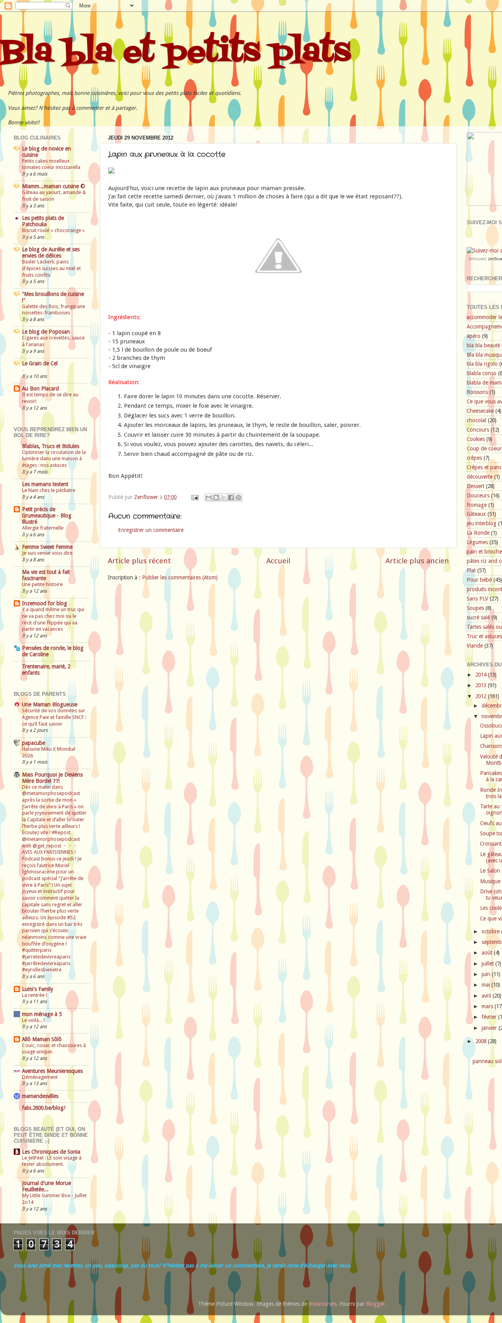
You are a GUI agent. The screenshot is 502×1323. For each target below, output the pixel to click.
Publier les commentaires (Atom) (180, 577)
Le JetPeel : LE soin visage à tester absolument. (52, 1161)
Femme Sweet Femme (47, 547)
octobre (491, 931)
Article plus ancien (417, 560)
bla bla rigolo (482, 364)
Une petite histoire (42, 584)
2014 (481, 674)
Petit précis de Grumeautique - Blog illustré (46, 515)
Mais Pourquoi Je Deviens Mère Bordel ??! (52, 777)
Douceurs (478, 495)
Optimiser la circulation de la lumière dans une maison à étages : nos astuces (54, 458)
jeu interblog (482, 523)
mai (486, 985)
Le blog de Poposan (46, 331)
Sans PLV (477, 598)
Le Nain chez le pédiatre (48, 490)
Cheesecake (480, 411)
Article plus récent (139, 560)
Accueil (278, 560)
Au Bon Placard (40, 388)
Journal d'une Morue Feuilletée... (46, 1186)
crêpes (474, 458)
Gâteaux (476, 514)
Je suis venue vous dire (47, 553)
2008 (481, 1041)
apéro (473, 336)
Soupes (475, 608)
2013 (481, 685)
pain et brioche (484, 551)
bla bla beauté (483, 345)
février (490, 1017)
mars (488, 1006)
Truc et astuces (484, 636)
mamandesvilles (40, 1096)
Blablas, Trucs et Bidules (50, 446)
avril (487, 996)
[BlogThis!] (216, 497)
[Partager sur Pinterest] (238, 497)
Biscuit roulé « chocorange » (53, 230)
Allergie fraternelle (43, 528)
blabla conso (482, 373)
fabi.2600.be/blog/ (43, 1108)
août (488, 952)
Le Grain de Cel (40, 363)
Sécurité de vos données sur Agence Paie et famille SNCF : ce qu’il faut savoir (54, 717)
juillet (488, 963)
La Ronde (478, 533)
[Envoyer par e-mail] (209, 497)
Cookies (476, 439)
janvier (490, 1028)
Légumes (477, 542)
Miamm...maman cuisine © (53, 186)
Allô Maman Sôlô (42, 1039)
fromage (477, 505)
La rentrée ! (34, 995)
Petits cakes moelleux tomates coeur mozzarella (51, 164)
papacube (33, 743)
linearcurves (322, 1304)
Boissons (477, 392)
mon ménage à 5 (42, 1014)
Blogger (375, 1304)
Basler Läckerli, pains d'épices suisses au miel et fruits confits (51, 268)
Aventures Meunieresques (52, 1071)
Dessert (475, 486)
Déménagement (40, 1077)
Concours (478, 429)
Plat (471, 570)
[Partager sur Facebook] (231, 497)
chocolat (476, 420)
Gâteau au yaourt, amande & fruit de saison (54, 195)
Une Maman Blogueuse (49, 704)
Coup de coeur (484, 448)
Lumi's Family (37, 989)
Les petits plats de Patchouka (43, 221)
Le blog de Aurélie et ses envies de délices (51, 252)
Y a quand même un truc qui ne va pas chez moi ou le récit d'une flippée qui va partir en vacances (53, 619)
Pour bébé (479, 580)
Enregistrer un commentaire (151, 530)
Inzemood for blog (44, 603)
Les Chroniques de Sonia (51, 1152)
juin (487, 974)
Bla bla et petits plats (175, 52)
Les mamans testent (45, 484)
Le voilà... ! (33, 1020)
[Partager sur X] (223, 497)
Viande (475, 645)
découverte (480, 477)
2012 (481, 696)
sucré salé (478, 617)
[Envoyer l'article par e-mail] (194, 497)
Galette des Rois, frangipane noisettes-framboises (53, 309)
